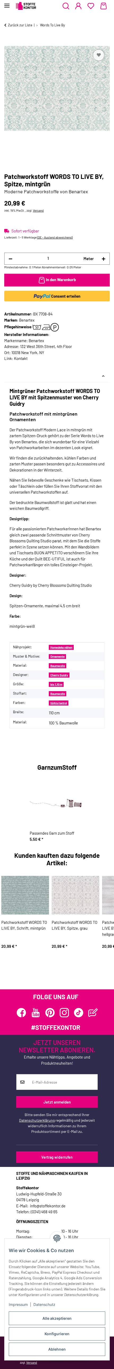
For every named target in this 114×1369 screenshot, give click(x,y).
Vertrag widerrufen (57, 1157)
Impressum (18, 1304)
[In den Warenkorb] (8, 42)
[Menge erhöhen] (103, 258)
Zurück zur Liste (20, 25)
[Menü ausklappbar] (7, 3)
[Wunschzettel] (91, 6)
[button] (66, 6)
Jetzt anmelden (57, 1102)
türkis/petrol (58, 703)
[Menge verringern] (10, 258)
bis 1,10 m (56, 684)
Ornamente (57, 656)
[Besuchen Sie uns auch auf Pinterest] (50, 1012)
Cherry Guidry (59, 675)
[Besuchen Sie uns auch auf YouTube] (35, 1012)
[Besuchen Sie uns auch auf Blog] (93, 1012)
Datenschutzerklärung (37, 1120)
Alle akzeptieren (57, 1318)
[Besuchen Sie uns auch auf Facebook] (21, 1012)
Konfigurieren (57, 1333)
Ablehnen (57, 1349)
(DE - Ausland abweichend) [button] (55, 237)
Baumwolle (57, 665)
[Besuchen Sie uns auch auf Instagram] (64, 1012)
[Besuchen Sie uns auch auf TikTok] (78, 1012)
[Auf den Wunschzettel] (98, 55)
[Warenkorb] (103, 6)
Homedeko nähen (61, 647)
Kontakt (21, 358)
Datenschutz (44, 1304)
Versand (38, 210)
